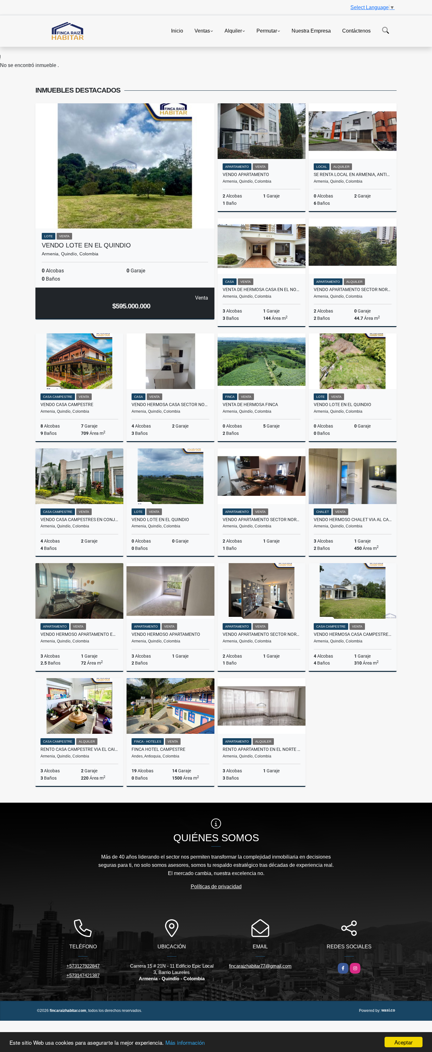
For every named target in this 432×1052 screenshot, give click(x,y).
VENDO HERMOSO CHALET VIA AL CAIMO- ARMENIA (353, 519)
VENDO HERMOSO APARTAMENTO (166, 634)
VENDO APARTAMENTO (246, 174)
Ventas (202, 30)
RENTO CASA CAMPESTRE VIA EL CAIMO (79, 749)
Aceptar (403, 1042)
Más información (185, 1042)
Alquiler (233, 30)
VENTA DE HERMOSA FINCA (250, 404)
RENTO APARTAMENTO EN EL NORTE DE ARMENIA (261, 749)
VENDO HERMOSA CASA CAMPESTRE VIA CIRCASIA (353, 634)
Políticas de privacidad (216, 886)
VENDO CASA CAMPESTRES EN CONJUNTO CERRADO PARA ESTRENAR (79, 519)
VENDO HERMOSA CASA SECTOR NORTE (170, 404)
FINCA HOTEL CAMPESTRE (158, 749)
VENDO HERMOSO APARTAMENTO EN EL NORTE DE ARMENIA (79, 634)
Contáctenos (356, 30)
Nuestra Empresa (311, 30)
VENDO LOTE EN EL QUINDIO (86, 245)
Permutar (266, 30)
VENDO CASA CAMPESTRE (66, 404)
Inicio (177, 30)
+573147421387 (83, 975)
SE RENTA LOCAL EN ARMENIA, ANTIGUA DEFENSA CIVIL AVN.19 (353, 174)
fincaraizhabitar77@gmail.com (260, 966)
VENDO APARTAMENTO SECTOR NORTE (353, 289)
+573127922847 (83, 966)
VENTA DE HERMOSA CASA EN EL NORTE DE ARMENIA (261, 289)
